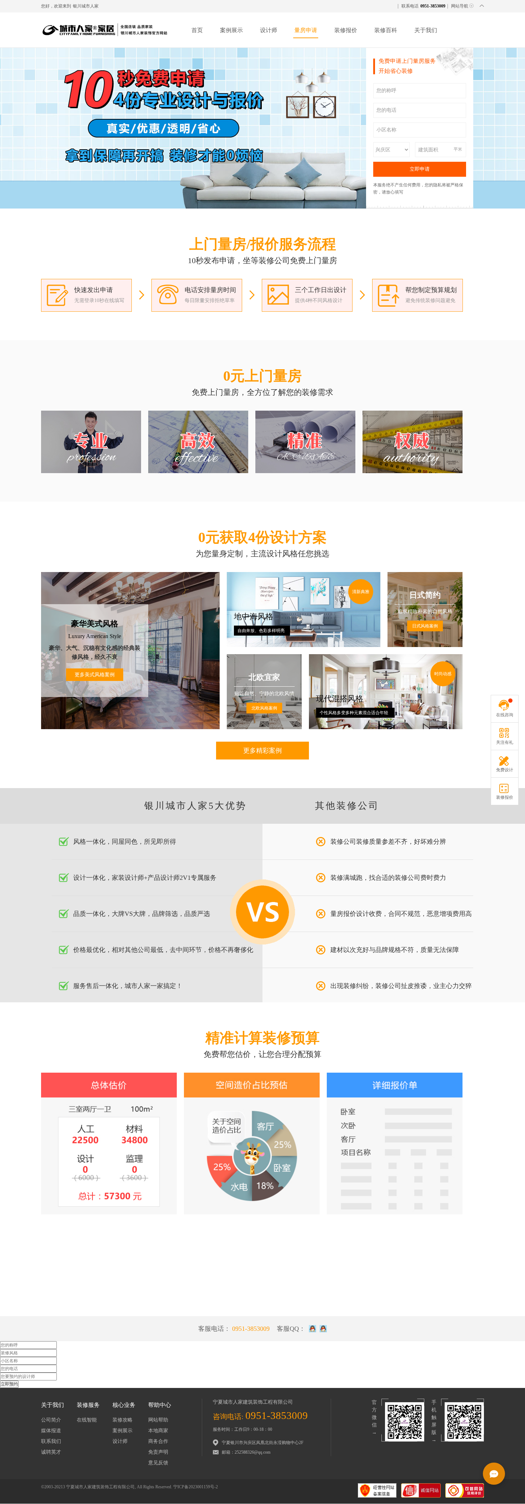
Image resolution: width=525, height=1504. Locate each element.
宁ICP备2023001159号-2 (195, 1486)
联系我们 (51, 1441)
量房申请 (305, 30)
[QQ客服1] (312, 1328)
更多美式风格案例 (95, 674)
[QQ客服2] (323, 1328)
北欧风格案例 (264, 708)
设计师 (268, 30)
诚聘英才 (51, 1452)
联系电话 (423, 6)
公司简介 (51, 1420)
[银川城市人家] (105, 37)
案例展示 (231, 30)
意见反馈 (158, 1462)
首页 (197, 30)
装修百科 (385, 30)
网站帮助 (158, 1420)
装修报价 (345, 30)
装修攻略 (122, 1420)
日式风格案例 (425, 625)
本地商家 (158, 1430)
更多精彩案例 (262, 750)
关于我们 (425, 30)
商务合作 (158, 1441)
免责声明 (158, 1452)
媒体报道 (51, 1430)
